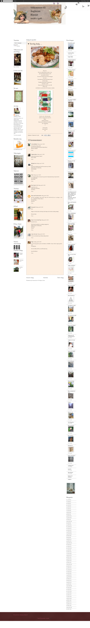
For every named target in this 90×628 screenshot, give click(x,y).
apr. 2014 (68, 541)
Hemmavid (33, 207)
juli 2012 (68, 578)
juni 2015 (68, 515)
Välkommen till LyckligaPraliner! (71, 336)
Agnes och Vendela (71, 351)
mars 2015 (68, 521)
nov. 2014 (68, 528)
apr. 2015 (68, 519)
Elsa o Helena (70, 435)
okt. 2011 (68, 594)
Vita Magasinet (71, 422)
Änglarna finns (34, 154)
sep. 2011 (68, 596)
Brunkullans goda (71, 43)
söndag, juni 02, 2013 (37, 241)
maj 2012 (68, 582)
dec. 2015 (68, 505)
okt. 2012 (68, 573)
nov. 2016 (68, 501)
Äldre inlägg (60, 277)
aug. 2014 (68, 533)
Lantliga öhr (21, 267)
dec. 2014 (68, 526)
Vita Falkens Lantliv (72, 305)
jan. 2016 (68, 503)
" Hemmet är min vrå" (71, 340)
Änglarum (17, 115)
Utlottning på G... (21, 260)
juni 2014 (68, 537)
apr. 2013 (68, 562)
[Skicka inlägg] (42, 135)
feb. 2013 (68, 566)
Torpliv (69, 402)
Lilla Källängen (71, 361)
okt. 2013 (68, 551)
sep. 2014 (68, 532)
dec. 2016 (68, 499)
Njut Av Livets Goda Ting (36, 220)
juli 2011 (68, 600)
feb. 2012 (68, 587)
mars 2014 (68, 542)
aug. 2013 (68, 555)
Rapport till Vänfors (72, 325)
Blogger (50, 618)
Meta (32, 175)
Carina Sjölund (34, 144)
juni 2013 (68, 559)
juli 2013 (68, 557)
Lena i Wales (70, 56)
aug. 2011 (68, 598)
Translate (18, 46)
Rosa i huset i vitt (34, 185)
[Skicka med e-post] (44, 135)
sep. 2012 (68, 575)
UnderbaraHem (71, 53)
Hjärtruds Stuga (71, 381)
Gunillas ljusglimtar (72, 59)
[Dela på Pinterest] (50, 135)
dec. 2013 (68, 548)
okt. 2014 (68, 530)
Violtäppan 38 (70, 465)
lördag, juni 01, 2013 (41, 185)
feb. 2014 (68, 544)
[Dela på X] (47, 135)
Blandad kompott (20, 253)
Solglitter (70, 479)
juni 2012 (68, 580)
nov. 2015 (68, 507)
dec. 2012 (68, 569)
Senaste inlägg (30, 277)
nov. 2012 (68, 571)
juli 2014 (68, 535)
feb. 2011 (68, 609)
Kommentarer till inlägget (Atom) (38, 280)
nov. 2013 (68, 550)
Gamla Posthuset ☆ (71, 150)
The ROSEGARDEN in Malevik (72, 100)
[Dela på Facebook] (48, 135)
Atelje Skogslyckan (71, 244)
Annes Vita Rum (71, 121)
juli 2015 (68, 514)
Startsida (45, 277)
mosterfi (69, 469)
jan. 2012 (68, 589)
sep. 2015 (68, 510)
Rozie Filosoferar (71, 295)
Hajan (32, 241)
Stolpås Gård (70, 371)
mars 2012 (68, 585)
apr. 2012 (68, 584)
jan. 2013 (68, 567)
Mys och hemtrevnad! (72, 315)
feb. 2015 (68, 523)
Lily (69, 275)
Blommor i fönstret (71, 69)
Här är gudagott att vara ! (71, 391)
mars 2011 (68, 607)
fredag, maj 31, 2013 (41, 144)
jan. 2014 (68, 546)
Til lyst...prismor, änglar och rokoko (71, 224)
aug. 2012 (68, 576)
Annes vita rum (34, 234)
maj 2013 (68, 560)
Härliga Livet (33, 163)
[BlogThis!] (46, 135)
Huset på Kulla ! (71, 425)
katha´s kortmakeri (71, 455)
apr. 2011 (68, 605)
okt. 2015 (68, 508)
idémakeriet (70, 445)
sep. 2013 (68, 553)
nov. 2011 (68, 593)
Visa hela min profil (17, 135)
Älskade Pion (70, 89)
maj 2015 (68, 517)
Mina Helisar (70, 472)
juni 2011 (68, 601)
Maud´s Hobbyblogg (72, 213)
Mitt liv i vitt (70, 412)
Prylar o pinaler (71, 141)
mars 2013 (68, 564)
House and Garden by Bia (36, 195)
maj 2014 (68, 539)
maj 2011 (68, 603)
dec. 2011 (68, 591)
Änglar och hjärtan (71, 265)
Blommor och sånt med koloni (71, 161)
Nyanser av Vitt (71, 182)
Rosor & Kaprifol (71, 285)
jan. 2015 (68, 525)
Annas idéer (70, 234)
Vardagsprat (70, 111)
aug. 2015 (68, 512)
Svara (32, 150)
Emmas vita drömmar (70, 476)
